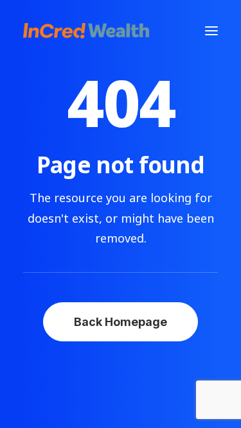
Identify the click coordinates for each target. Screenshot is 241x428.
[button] (211, 31)
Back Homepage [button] (120, 322)
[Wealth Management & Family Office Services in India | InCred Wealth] (86, 31)
